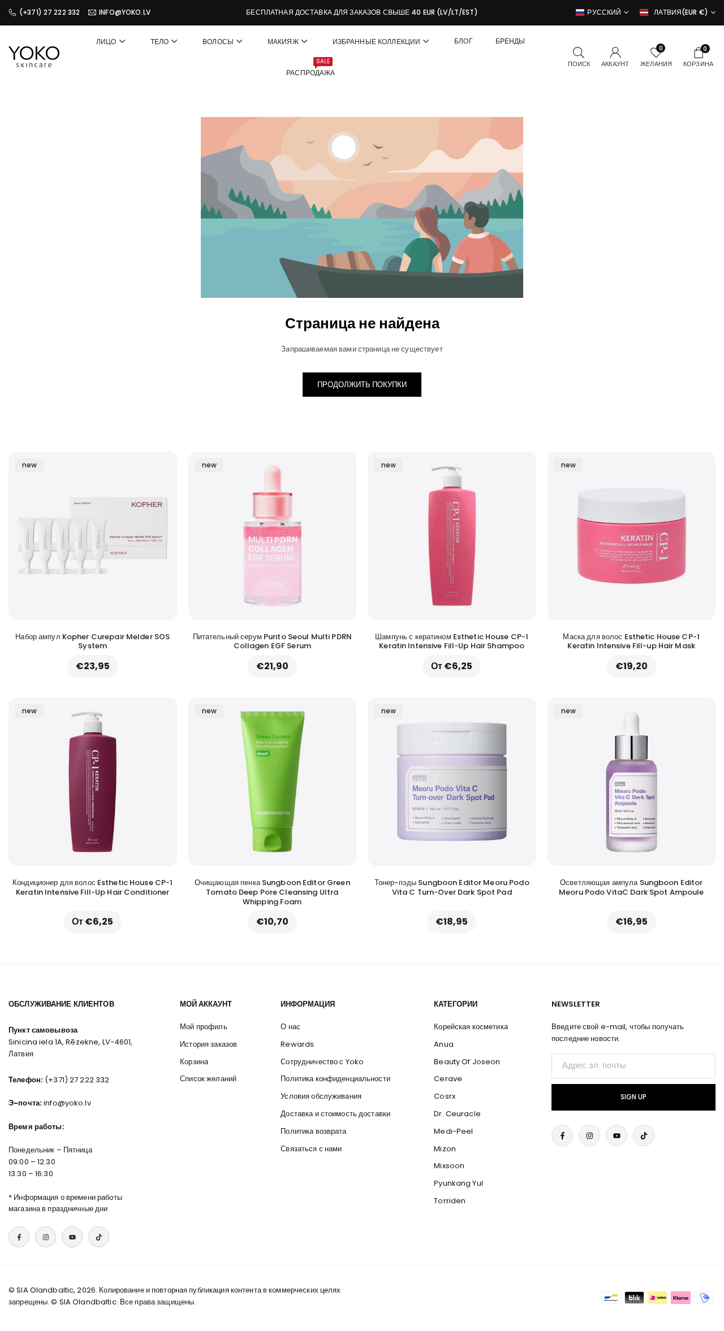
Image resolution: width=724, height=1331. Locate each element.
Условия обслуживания (321, 1096)
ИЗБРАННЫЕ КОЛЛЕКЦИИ (376, 41)
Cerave (448, 1078)
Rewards (297, 1044)
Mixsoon (449, 1165)
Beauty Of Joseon (467, 1061)
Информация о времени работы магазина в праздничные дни (65, 1203)
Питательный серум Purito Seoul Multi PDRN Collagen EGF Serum (272, 641)
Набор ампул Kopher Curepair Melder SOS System (92, 641)
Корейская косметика (470, 1026)
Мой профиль (203, 1026)
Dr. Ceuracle (457, 1113)
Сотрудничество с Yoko (322, 1061)
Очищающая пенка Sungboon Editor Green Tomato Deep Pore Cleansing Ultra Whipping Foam (272, 892)
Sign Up (633, 1097)
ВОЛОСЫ (218, 41)
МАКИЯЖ (283, 41)
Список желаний (208, 1078)
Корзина (194, 1061)
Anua (444, 1044)
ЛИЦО (106, 41)
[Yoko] (33, 56)
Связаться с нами (311, 1148)
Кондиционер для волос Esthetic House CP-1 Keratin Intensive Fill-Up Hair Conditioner (92, 887)
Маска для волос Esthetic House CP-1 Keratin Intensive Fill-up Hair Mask (631, 641)
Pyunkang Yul (458, 1183)
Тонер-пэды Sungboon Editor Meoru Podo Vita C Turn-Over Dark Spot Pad (451, 887)
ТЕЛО (159, 41)
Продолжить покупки (362, 384)
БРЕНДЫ (510, 41)
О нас (290, 1026)
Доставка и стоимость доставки (335, 1113)
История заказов (208, 1044)
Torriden (450, 1200)
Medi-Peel (453, 1131)
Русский (604, 12)
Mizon (445, 1148)
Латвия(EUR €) (681, 12)
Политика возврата (313, 1131)
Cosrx (444, 1096)
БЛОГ (463, 41)
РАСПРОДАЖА (310, 67)
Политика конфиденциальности (335, 1078)
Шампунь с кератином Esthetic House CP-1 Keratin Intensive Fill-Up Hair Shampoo (451, 641)
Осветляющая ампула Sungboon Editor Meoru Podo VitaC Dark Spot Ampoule (631, 887)
